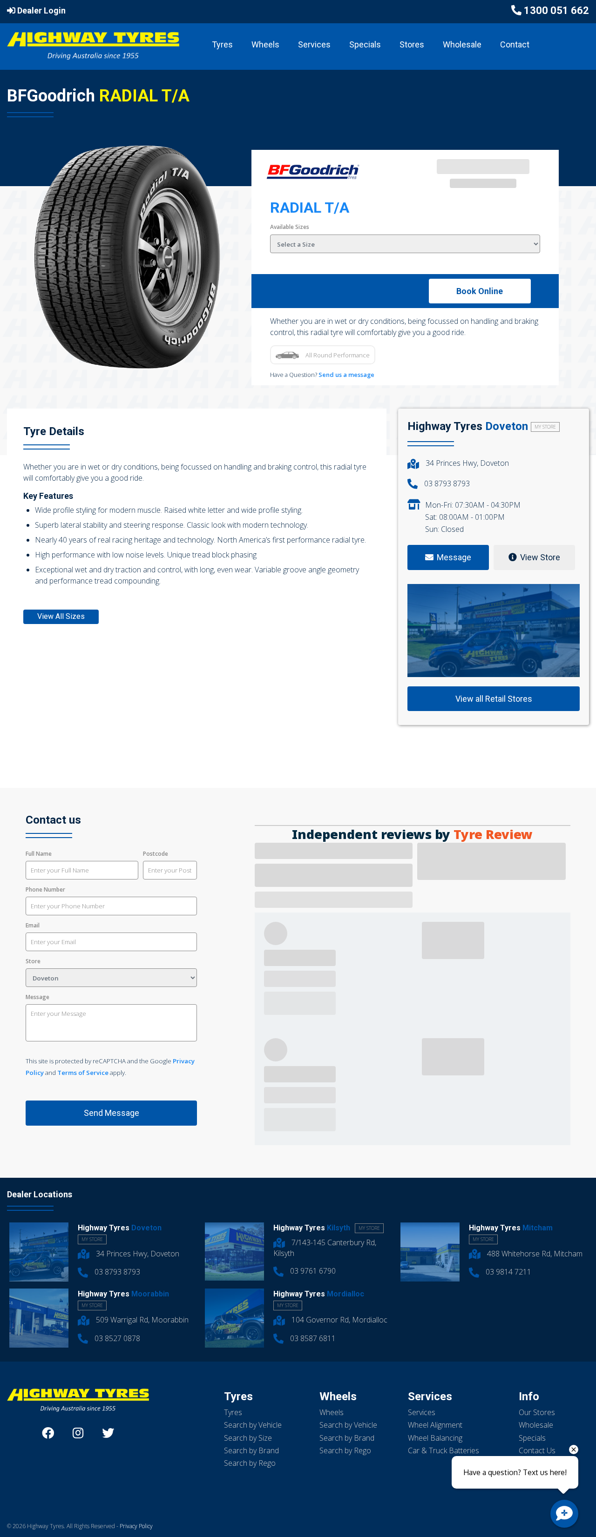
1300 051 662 (556, 10)
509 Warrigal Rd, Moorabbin (141, 1320)
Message (37, 997)
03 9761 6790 (312, 1271)
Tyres (222, 44)
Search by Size (248, 1438)
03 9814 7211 (507, 1272)
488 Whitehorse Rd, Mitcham (533, 1253)
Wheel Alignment (435, 1425)
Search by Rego (250, 1463)
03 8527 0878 (116, 1338)
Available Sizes (289, 227)
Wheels (265, 44)
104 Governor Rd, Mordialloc (338, 1320)
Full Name (39, 854)
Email (33, 925)
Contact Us (537, 1450)
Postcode (155, 854)
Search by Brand (251, 1450)
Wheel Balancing (435, 1438)
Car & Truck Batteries (443, 1450)
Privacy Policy (136, 1526)
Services (314, 44)
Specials (365, 44)
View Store (540, 557)
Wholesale (462, 44)
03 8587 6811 (312, 1338)
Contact (514, 44)
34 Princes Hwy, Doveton (466, 463)
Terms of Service (82, 1072)
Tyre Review (493, 834)
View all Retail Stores (493, 699)
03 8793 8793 (446, 483)
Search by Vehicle (253, 1425)
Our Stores (537, 1412)
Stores (412, 44)
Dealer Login (40, 10)
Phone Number (45, 889)
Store (33, 961)
